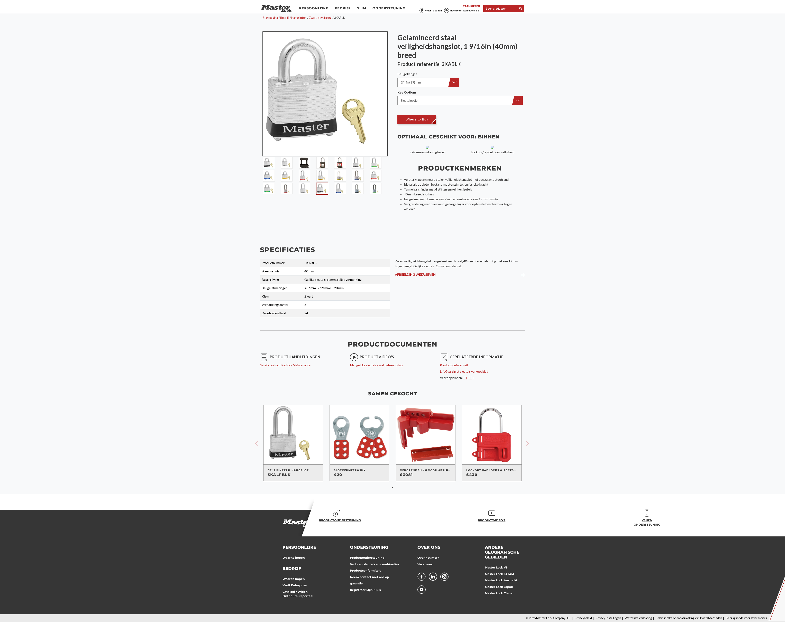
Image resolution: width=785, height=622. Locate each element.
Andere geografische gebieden (502, 552)
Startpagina (270, 17)
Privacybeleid (583, 618)
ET (465, 378)
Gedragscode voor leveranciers (746, 618)
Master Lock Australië (501, 580)
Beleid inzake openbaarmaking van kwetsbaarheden (689, 618)
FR (470, 378)
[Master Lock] (277, 8)
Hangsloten (298, 17)
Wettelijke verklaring (638, 618)
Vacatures (424, 564)
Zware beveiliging (320, 17)
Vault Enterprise (295, 585)
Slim (361, 8)
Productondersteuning (367, 558)
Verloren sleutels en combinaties (374, 564)
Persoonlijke (313, 8)
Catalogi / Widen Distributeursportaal (298, 594)
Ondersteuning (388, 8)
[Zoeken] (520, 8)
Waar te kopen (433, 10)
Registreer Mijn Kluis (365, 590)
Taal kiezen (471, 6)
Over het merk (428, 558)
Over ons (428, 547)
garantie (356, 583)
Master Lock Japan (499, 587)
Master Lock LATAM (499, 574)
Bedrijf (343, 8)
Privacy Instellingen (608, 618)
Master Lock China (498, 593)
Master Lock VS (496, 567)
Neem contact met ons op (464, 10)
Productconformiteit (365, 570)
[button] (428, 82)
